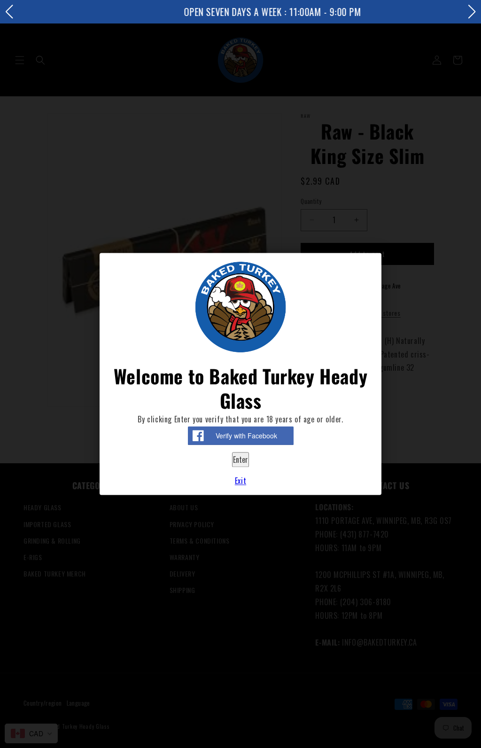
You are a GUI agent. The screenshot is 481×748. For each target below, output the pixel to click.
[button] (9, 12)
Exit (240, 481)
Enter (240, 459)
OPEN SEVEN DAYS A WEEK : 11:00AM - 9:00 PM (240, 12)
